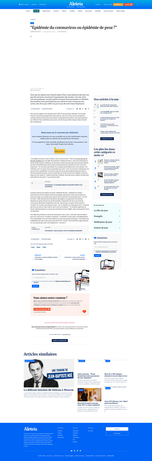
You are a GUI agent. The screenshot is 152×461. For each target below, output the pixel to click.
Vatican (81, 390)
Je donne (127, 4)
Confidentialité (110, 455)
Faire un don (59, 151)
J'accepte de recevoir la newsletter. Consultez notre (52, 282)
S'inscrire (35, 286)
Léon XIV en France (108, 11)
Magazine (75, 435)
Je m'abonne (117, 4)
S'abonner (117, 429)
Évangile (98, 216)
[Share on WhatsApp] (88, 108)
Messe (38, 247)
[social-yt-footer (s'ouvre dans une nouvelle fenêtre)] (71, 451)
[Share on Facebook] (77, 108)
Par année (90, 431)
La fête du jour (101, 210)
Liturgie (108, 388)
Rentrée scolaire (120, 11)
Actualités (72, 11)
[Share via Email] (85, 108)
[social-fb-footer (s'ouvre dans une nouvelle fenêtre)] (74, 451)
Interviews (56, 11)
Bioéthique (81, 361)
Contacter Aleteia (89, 455)
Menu (28, 11)
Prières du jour (101, 228)
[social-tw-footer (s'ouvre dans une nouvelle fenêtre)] (77, 451)
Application (75, 433)
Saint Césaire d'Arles (81, 7)
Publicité (75, 442)
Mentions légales (69, 455)
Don (74, 439)
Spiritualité (98, 11)
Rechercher (43, 4)
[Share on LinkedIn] (80, 108)
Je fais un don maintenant (41, 309)
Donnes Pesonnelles (100, 455)
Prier (35, 11)
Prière (44, 247)
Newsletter (75, 431)
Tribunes (64, 11)
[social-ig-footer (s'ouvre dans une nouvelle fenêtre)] (80, 451)
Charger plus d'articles (107, 138)
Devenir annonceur (79, 455)
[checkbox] (32, 281)
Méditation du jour (103, 222)
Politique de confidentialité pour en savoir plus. (106, 251)
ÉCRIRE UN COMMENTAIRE (60, 340)
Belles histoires (46, 11)
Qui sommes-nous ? (59, 455)
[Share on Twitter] (83, 108)
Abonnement (76, 437)
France (107, 361)
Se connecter (109, 4)
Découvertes (88, 11)
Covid (32, 247)
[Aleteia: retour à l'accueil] (76, 3)
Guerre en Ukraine (29, 361)
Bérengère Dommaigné (49, 31)
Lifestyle (80, 11)
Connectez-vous (66, 334)
